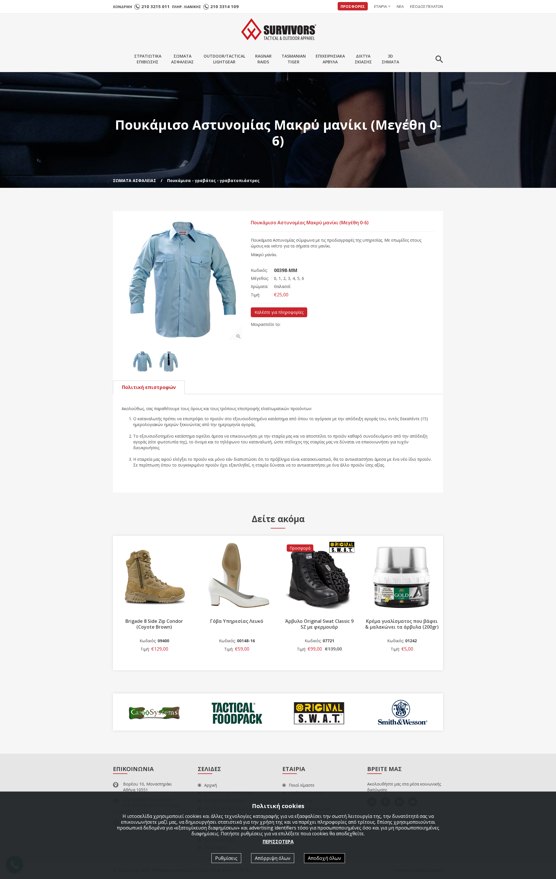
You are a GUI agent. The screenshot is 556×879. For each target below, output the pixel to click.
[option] (182, 280)
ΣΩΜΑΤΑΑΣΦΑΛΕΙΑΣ (182, 59)
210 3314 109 (224, 6)
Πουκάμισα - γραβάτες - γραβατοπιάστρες (213, 180)
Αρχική (210, 785)
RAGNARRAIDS (263, 59)
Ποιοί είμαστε (301, 785)
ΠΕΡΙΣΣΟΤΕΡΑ (278, 841)
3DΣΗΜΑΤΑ (390, 59)
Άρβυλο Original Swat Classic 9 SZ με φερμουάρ (237, 624)
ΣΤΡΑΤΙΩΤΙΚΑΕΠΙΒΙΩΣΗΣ (147, 59)
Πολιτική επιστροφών (149, 387)
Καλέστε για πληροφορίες (279, 312)
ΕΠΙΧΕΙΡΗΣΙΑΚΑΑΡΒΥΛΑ (330, 59)
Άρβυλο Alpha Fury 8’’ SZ (402, 621)
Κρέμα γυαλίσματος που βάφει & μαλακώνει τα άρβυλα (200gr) (319, 624)
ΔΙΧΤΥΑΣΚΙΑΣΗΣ (363, 59)
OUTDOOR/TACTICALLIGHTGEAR (224, 59)
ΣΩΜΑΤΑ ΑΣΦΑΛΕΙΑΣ (134, 180)
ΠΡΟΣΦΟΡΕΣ (353, 6)
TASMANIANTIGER (293, 59)
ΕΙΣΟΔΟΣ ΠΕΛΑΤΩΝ (426, 6)
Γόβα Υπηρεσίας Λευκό (154, 621)
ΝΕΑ (400, 6)
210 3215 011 (155, 6)
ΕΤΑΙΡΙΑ (380, 6)
